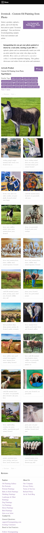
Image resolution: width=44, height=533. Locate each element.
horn (26, 356)
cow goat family (34, 196)
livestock (5, 165)
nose (8, 193)
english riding (10, 425)
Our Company (28, 483)
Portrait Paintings (8, 489)
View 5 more (5, 89)
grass (29, 198)
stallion (12, 227)
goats (31, 229)
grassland (9, 325)
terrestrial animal (30, 165)
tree (30, 162)
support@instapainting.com (11, 522)
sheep (26, 227)
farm (4, 298)
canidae (8, 196)
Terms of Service (29, 489)
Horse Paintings (7, 508)
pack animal (35, 293)
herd (8, 260)
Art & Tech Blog (29, 494)
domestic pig (28, 462)
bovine (5, 193)
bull (9, 162)
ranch (8, 462)
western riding (7, 362)
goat (30, 391)
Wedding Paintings (8, 494)
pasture (5, 229)
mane (32, 162)
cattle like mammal (30, 193)
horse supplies (12, 358)
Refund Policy (28, 491)
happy (8, 200)
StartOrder (33, 25)
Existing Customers (9, 524)
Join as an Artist (7, 513)
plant (26, 162)
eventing (5, 427)
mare (8, 227)
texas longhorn (29, 358)
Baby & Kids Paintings (10, 491)
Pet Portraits (6, 486)
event (17, 162)
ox (11, 165)
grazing (9, 293)
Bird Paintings (7, 510)
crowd (13, 162)
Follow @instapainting (10, 532)
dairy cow (13, 193)
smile (4, 196)
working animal (7, 160)
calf (26, 198)
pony (13, 231)
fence (36, 162)
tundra (10, 329)
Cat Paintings (6, 505)
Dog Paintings (7, 502)
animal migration (8, 265)
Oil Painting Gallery (9, 483)
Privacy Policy (28, 486)
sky (17, 327)
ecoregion (16, 329)
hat (9, 165)
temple (14, 160)
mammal (5, 162)
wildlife (9, 262)
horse (26, 160)
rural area (28, 362)
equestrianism (12, 429)
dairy (4, 396)
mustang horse (7, 231)
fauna (37, 193)
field (34, 462)
